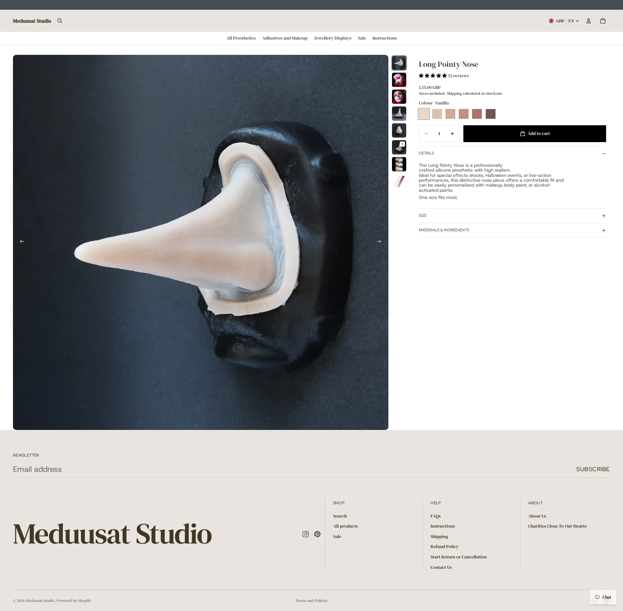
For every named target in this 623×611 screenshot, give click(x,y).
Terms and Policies (311, 600)
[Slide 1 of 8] (399, 63)
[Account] (588, 21)
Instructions (443, 526)
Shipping (439, 536)
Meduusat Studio (40, 600)
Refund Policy (445, 546)
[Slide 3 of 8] (399, 97)
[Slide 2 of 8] (399, 80)
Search (340, 516)
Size (423, 215)
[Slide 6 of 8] (399, 147)
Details (426, 153)
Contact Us (441, 567)
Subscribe (593, 469)
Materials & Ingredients (444, 230)
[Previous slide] (20, 242)
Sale (337, 536)
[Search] (60, 21)
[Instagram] (306, 534)
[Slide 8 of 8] (399, 181)
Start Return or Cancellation (459, 557)
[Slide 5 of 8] (399, 130)
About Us (537, 516)
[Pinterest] (317, 534)
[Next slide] (381, 242)
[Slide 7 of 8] (399, 164)
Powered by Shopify (74, 600)
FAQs (436, 516)
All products (345, 526)
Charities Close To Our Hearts (557, 526)
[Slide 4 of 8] (399, 113)
